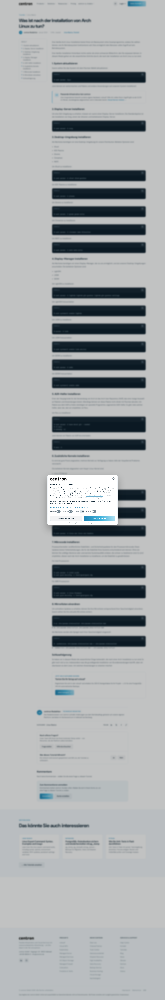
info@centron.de (38, 954)
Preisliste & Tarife (66, 971)
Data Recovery (95, 964)
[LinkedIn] (21, 960)
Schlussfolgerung (29, 78)
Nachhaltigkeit (95, 978)
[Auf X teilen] (116, 725)
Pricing (73, 4)
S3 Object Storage (67, 960)
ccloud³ (62, 943)
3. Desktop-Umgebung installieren (31, 53)
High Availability (96, 960)
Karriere (123, 964)
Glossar (123, 960)
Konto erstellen (63, 796)
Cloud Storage (95, 975)
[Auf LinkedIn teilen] (111, 725)
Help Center (124, 943)
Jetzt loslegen (63, 692)
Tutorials (22, 15)
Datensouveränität (97, 953)
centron (25, 3)
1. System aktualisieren (31, 45)
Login (122, 4)
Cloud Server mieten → (117, 100)
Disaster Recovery (97, 957)
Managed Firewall (66, 964)
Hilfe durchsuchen (64, 747)
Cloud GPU (64, 946)
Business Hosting (96, 971)
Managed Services (66, 957)
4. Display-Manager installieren (30, 58)
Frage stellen (47, 747)
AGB (144, 990)
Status (122, 971)
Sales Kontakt (135, 3)
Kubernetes (64, 950)
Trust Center (94, 950)
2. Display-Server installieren (33, 49)
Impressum (126, 990)
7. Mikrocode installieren (31, 72)
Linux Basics (51, 725)
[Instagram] (26, 960)
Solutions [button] (51, 4)
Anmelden (46, 796)
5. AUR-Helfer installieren (32, 63)
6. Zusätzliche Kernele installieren (30, 67)
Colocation (64, 967)
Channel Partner (96, 946)
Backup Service (95, 967)
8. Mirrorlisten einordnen (32, 75)
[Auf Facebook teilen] (121, 725)
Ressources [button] (62, 4)
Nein (121, 758)
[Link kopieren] (126, 725)
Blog (121, 953)
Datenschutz (136, 990)
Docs (122, 967)
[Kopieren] (142, 74)
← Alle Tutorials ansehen (32, 865)
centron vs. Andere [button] (85, 4)
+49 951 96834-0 (25, 954)
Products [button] (40, 4)
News (122, 957)
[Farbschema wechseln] (115, 4)
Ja (113, 758)
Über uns (93, 943)
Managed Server (66, 953)
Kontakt (123, 946)
